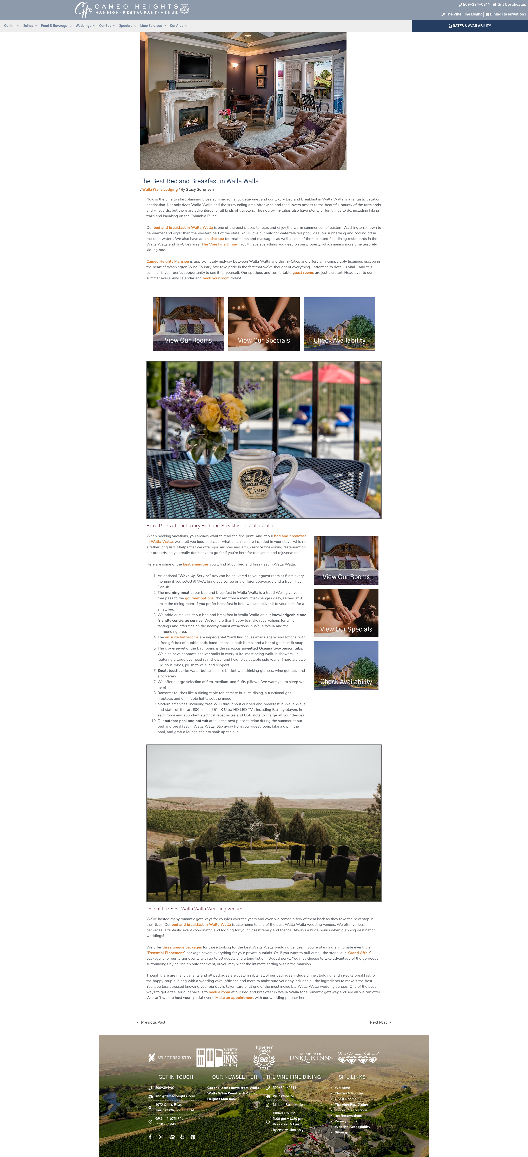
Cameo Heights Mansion (167, 261)
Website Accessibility (352, 1127)
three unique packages (182, 947)
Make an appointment (234, 997)
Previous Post (151, 1022)
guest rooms (303, 272)
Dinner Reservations (351, 1110)
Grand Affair (359, 952)
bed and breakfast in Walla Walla (183, 227)
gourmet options (199, 598)
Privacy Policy (346, 1121)
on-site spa (214, 238)
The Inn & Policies (349, 1093)
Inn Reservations (348, 1115)
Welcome (342, 1088)
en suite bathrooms (182, 637)
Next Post (380, 1022)
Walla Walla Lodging (160, 190)
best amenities (196, 564)
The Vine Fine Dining (220, 244)
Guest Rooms (345, 1099)
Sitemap (341, 1132)
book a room (219, 992)
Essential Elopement (166, 952)
